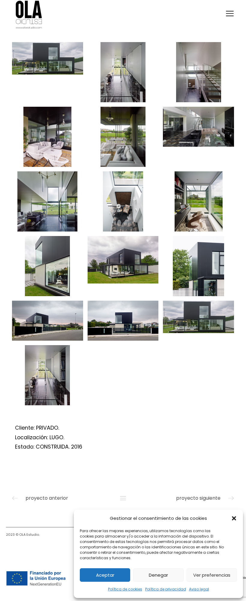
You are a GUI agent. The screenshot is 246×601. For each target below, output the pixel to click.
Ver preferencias (211, 575)
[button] (234, 518)
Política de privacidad (165, 589)
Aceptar (105, 575)
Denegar (158, 575)
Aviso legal (199, 589)
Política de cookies (125, 589)
